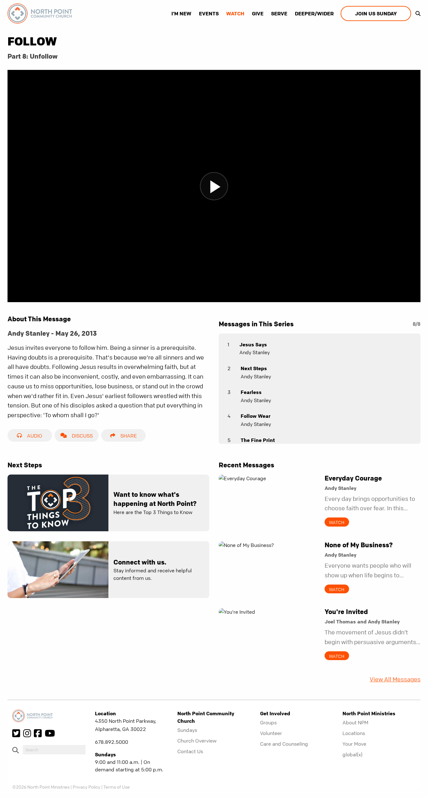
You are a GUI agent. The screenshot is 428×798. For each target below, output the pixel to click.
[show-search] (416, 13)
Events (209, 13)
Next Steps (254, 368)
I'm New (181, 13)
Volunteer (271, 733)
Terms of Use (116, 787)
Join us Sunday (376, 13)
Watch (235, 13)
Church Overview (197, 741)
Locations (353, 733)
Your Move (354, 744)
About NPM (355, 722)
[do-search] (54, 749)
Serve (279, 13)
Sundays (187, 730)
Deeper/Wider (314, 13)
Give (258, 13)
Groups (268, 722)
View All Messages (395, 679)
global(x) (352, 754)
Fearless (251, 392)
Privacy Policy (86, 787)
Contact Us (190, 751)
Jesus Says (253, 344)
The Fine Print (258, 440)
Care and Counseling (284, 744)
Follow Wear (255, 416)
